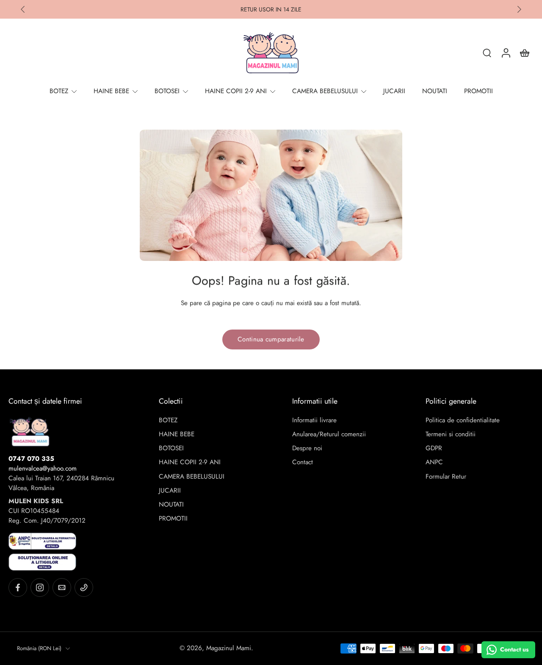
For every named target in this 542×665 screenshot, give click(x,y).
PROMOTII (173, 518)
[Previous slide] (22, 9)
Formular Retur (446, 476)
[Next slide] (519, 9)
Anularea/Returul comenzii (329, 434)
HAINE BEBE (176, 434)
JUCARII (170, 490)
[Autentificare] (505, 52)
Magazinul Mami (228, 648)
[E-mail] (62, 587)
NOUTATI (171, 504)
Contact (302, 462)
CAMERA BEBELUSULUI (191, 476)
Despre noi (307, 448)
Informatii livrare (314, 420)
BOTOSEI (171, 448)
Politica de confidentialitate (463, 420)
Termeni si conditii (451, 434)
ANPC (434, 462)
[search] (487, 52)
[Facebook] (17, 587)
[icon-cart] (524, 52)
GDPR (434, 448)
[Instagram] (39, 587)
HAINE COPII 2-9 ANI (190, 462)
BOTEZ (168, 420)
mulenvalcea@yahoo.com (42, 468)
